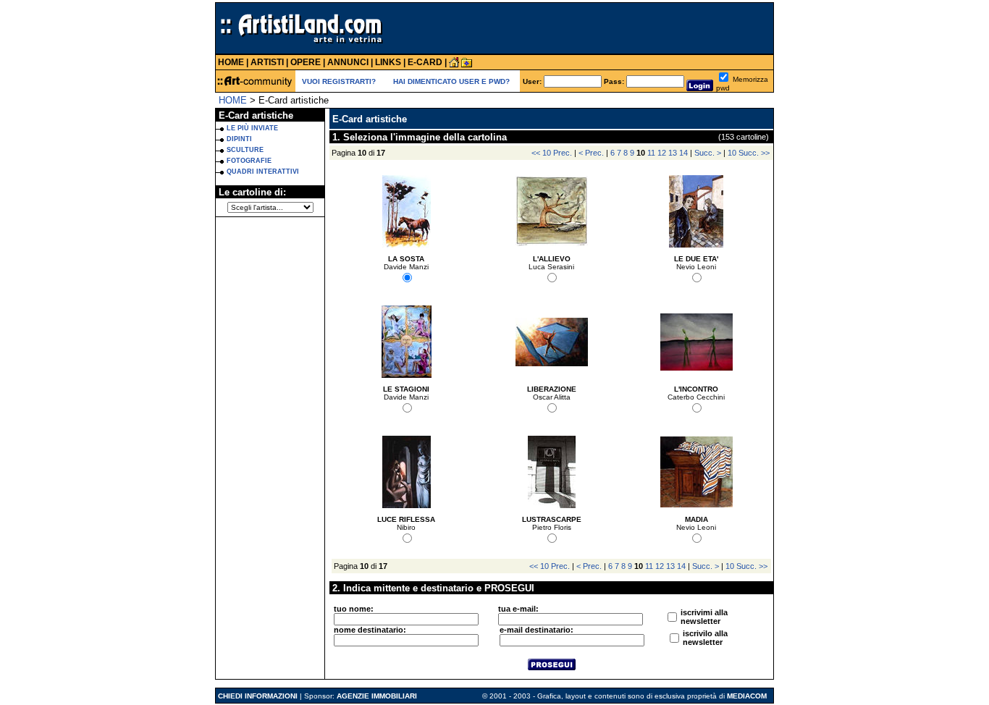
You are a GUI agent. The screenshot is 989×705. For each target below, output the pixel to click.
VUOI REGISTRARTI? (339, 81)
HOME (233, 100)
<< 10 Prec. (551, 152)
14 (683, 152)
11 (651, 152)
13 (672, 152)
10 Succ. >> (749, 152)
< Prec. (591, 152)
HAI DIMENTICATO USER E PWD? (451, 81)
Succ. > (707, 152)
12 (661, 152)
